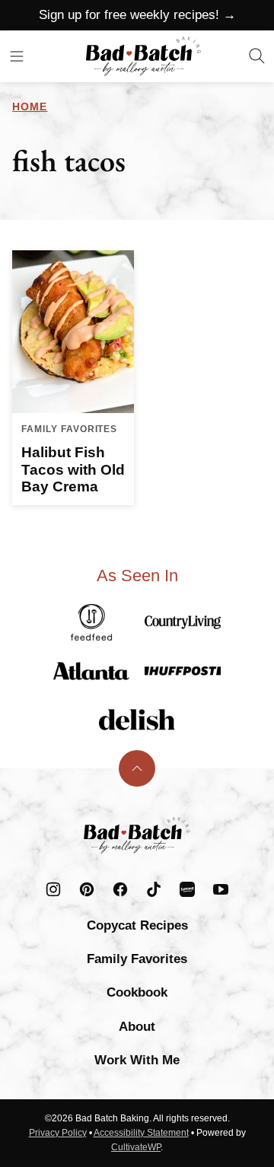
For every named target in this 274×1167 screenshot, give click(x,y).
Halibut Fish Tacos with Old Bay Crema (73, 469)
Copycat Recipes (137, 925)
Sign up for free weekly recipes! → (137, 15)
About (137, 1026)
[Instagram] (53, 889)
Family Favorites (137, 959)
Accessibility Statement (141, 1132)
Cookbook (137, 992)
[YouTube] (220, 889)
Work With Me (137, 1060)
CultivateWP (136, 1147)
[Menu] (16, 56)
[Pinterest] (87, 889)
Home (29, 106)
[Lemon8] (187, 889)
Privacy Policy (58, 1132)
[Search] (257, 56)
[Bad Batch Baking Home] (143, 56)
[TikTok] (153, 889)
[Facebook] (120, 889)
